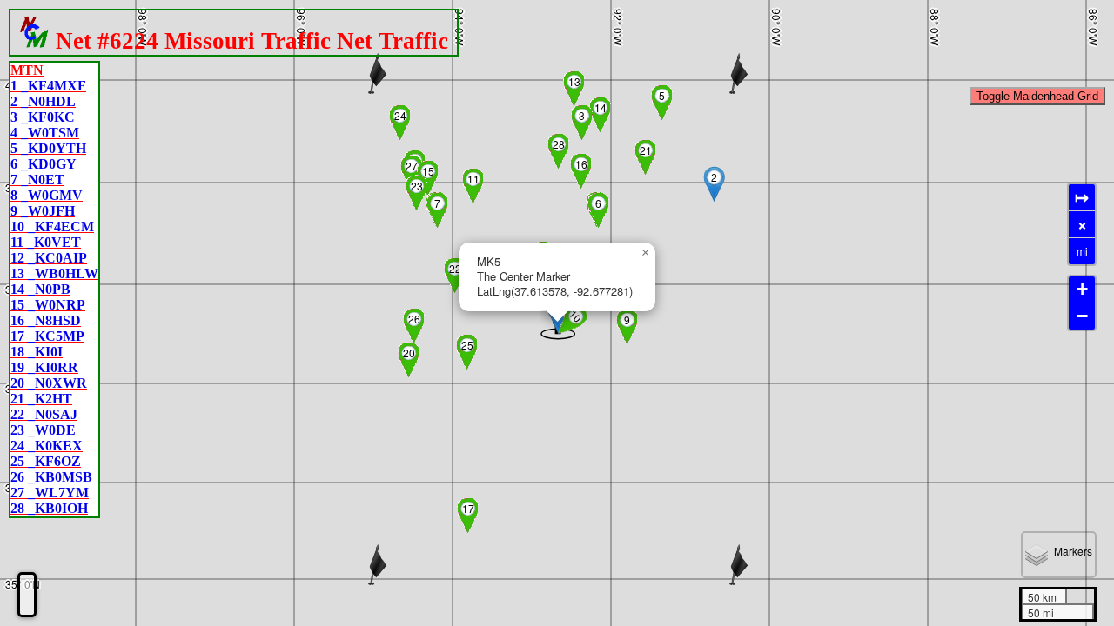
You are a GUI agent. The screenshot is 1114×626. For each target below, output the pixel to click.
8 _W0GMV (46, 195)
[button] (715, 184)
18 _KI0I (36, 351)
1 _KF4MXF (48, 85)
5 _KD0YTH (48, 148)
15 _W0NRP (47, 304)
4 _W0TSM (44, 132)
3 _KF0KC (42, 117)
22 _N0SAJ (43, 414)
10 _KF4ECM (52, 226)
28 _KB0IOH (49, 508)
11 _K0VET (45, 242)
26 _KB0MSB (51, 477)
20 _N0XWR (48, 383)
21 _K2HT (41, 398)
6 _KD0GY (43, 163)
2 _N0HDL (43, 101)
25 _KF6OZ (45, 461)
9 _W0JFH (42, 210)
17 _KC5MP (47, 336)
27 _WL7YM (49, 492)
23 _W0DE (43, 430)
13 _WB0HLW (54, 273)
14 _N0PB (40, 289)
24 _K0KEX (46, 445)
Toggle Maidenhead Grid (1037, 96)
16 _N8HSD (45, 320)
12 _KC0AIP (48, 257)
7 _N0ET (37, 179)
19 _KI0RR (44, 367)
